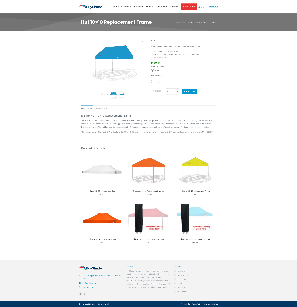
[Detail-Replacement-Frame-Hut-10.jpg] (113, 95)
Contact (174, 6)
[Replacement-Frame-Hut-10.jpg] (122, 96)
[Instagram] (84, 294)
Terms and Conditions (210, 304)
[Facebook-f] (80, 294)
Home (116, 6)
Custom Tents (182, 271)
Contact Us (181, 283)
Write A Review (182, 275)
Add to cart (189, 91)
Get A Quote (189, 6)
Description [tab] (87, 108)
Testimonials (181, 279)
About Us (160, 6)
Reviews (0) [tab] (101, 108)
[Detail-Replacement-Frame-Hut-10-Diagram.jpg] (105, 95)
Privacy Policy (185, 304)
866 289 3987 (213, 7)
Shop (148, 6)
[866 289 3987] (207, 6)
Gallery (137, 6)
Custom (125, 6)
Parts (189, 22)
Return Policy (196, 304)
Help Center (181, 287)
